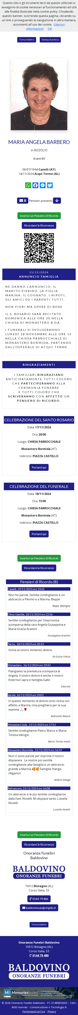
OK (50, 29)
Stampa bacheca (50, 39)
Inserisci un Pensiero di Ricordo (39, 215)
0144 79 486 (40, 898)
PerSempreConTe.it (33, 1011)
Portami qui (39, 467)
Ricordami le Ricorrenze (39, 225)
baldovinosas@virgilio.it (41, 907)
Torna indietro (26, 39)
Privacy (52, 1011)
